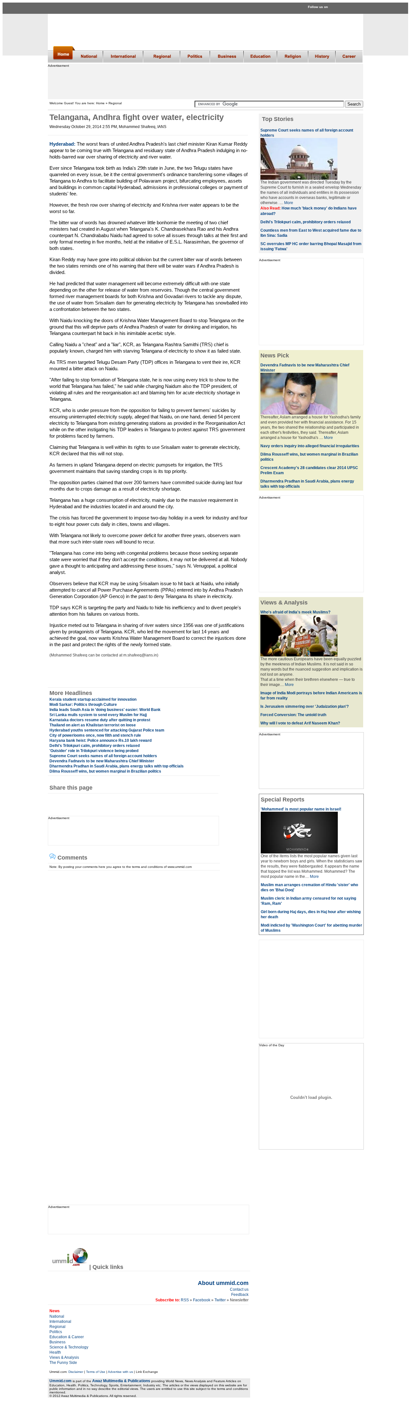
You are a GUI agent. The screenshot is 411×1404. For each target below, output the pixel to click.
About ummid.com (223, 1283)
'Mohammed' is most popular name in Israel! (301, 809)
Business (57, 1342)
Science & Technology (68, 1347)
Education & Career (66, 1337)
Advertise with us (120, 1372)
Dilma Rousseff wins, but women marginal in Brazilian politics (105, 771)
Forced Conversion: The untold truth (293, 715)
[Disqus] (146, 950)
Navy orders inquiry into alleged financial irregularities (309, 446)
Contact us (239, 1289)
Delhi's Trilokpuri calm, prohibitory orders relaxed (94, 745)
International (60, 1321)
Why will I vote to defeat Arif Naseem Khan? (300, 723)
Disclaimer (75, 1372)
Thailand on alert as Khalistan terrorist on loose (92, 725)
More (288, 203)
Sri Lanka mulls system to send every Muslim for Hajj (98, 715)
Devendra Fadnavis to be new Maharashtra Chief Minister (101, 761)
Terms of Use (95, 1372)
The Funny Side (63, 1362)
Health (55, 1352)
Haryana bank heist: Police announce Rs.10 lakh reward (100, 740)
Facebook (201, 1300)
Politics (55, 1332)
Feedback (240, 1294)
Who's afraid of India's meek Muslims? (295, 612)
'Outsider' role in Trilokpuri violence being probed (93, 751)
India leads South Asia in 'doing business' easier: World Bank (105, 709)
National (56, 1316)
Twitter (220, 1300)
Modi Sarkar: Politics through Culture (83, 704)
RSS (184, 1300)
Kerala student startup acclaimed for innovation (92, 699)
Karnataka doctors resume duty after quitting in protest (99, 720)
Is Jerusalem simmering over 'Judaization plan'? (304, 706)
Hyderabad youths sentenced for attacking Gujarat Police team (106, 730)
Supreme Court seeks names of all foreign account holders (103, 756)
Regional (57, 1326)
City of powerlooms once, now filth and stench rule (95, 735)
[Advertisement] (205, 81)
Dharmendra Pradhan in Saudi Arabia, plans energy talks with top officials (116, 766)
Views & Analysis (64, 1357)
